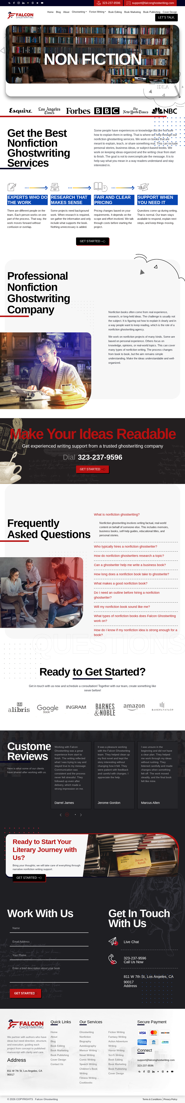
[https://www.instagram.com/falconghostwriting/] (19, 3)
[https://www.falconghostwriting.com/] (25, 1024)
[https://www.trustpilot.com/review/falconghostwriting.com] (37, 3)
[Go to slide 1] (67, 814)
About (66, 11)
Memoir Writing (88, 1050)
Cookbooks (85, 1082)
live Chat (131, 942)
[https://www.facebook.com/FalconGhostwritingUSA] (14, 3)
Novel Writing (87, 1055)
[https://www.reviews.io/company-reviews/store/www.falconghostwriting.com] (28, 3)
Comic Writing (87, 1059)
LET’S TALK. (166, 17)
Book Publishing (151, 11)
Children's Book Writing (88, 1071)
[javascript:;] (153, 1037)
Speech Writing (88, 1064)
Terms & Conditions (152, 1099)
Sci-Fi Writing (116, 1055)
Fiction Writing (96, 11)
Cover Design (170, 11)
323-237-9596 (111, 3)
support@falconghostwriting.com (156, 1060)
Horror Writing (116, 1050)
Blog (58, 11)
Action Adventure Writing (118, 1043)
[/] (20, 15)
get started (90, 241)
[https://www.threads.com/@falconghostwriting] (33, 3)
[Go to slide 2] (76, 814)
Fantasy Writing (117, 1036)
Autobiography (87, 1045)
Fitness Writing (87, 1077)
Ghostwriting (78, 11)
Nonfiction (85, 1036)
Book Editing (115, 11)
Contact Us (57, 1064)
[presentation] (61, 814)
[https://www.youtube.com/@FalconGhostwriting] (42, 3)
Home (50, 11)
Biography (85, 1041)
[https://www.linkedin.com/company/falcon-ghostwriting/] (23, 3)
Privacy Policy (170, 1099)
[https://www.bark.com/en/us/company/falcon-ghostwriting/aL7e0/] (9, 3)
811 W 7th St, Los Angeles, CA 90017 (24, 1072)
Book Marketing (132, 11)
